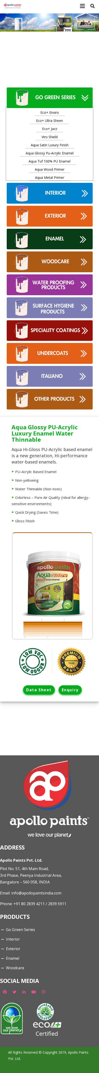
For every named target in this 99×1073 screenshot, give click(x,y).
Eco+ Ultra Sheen (49, 120)
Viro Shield (50, 137)
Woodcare (15, 967)
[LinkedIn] (24, 992)
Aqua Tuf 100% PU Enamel (49, 161)
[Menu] (82, 6)
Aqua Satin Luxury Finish (49, 145)
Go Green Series (20, 929)
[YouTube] (33, 992)
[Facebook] (5, 992)
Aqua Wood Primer (49, 169)
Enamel (12, 958)
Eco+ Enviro (49, 112)
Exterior (13, 948)
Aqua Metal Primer (49, 177)
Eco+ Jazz (49, 128)
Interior (13, 939)
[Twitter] (14, 992)
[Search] (92, 6)
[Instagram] (43, 992)
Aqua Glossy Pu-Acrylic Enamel (50, 153)
